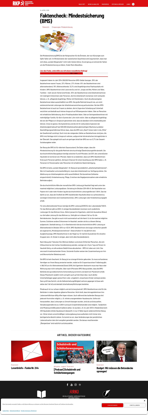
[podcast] (80, 384)
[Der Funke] (23, 5)
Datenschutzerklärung (15, 410)
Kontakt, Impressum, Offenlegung (29, 410)
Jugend (63, 366)
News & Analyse (93, 4)
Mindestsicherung (66, 27)
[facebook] (67, 384)
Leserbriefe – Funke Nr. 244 (25, 367)
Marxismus (105, 4)
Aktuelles (57, 366)
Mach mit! (82, 4)
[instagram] (76, 384)
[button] (144, 401)
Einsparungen (56, 27)
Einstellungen (135, 405)
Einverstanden (112, 405)
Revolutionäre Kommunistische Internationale (74, 397)
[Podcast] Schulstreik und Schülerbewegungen (67, 371)
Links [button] (128, 4)
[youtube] (72, 384)
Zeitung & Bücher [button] (118, 4)
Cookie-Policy (6, 410)
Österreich (45, 27)
